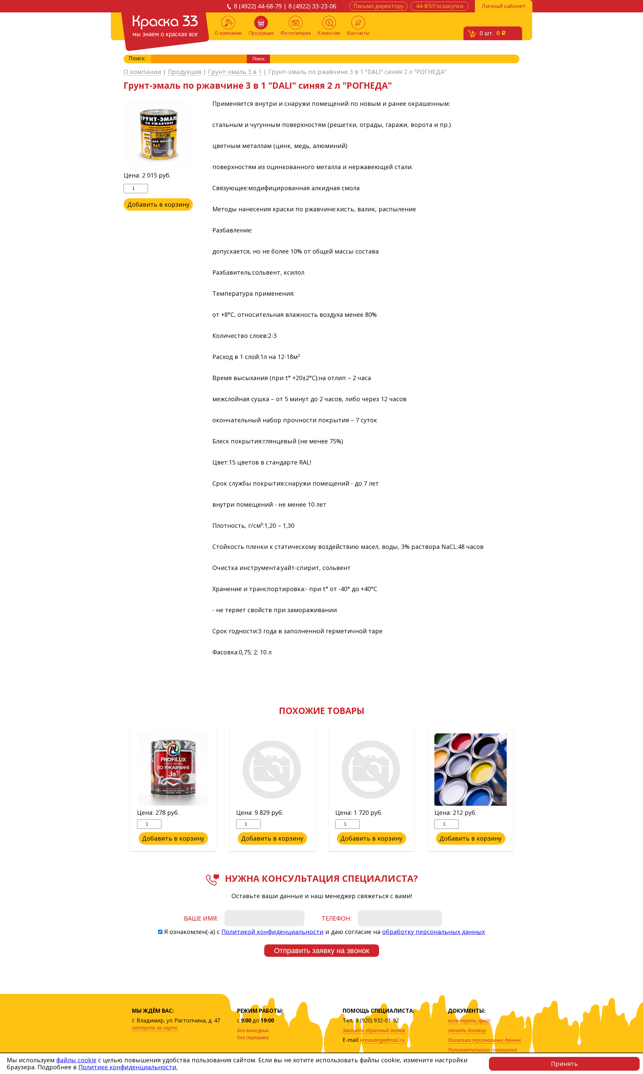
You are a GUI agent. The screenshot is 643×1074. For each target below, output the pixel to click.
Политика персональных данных (484, 1040)
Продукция (261, 32)
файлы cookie (76, 1060)
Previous (118, 789)
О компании (228, 32)
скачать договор (467, 1030)
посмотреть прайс (469, 1020)
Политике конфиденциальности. (127, 1067)
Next (524, 789)
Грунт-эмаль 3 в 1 (235, 72)
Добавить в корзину (158, 204)
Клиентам (328, 32)
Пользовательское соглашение (482, 1050)
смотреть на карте (154, 1027)
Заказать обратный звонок (374, 1030)
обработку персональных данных (433, 932)
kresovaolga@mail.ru (382, 1040)
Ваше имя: (201, 918)
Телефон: (336, 918)
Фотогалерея (295, 32)
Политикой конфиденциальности (272, 932)
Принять (564, 1064)
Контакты (358, 32)
